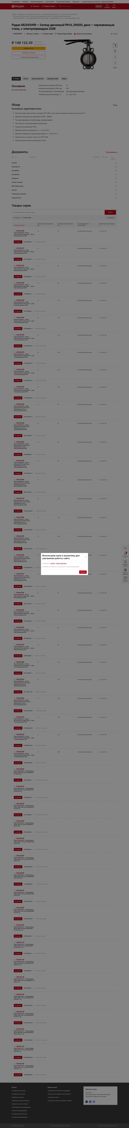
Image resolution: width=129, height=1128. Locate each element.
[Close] (86, 557)
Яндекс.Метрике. (61, 563)
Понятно (83, 572)
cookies (52, 563)
